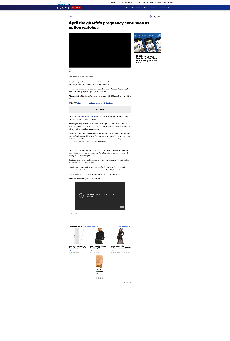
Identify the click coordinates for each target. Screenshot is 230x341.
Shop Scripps (155, 3)
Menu (113, 2)
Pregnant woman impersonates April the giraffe (95, 103)
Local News (126, 8)
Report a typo (73, 213)
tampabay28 (63, 8)
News (71, 16)
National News (153, 8)
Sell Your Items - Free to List (90, 226)
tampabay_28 (61, 8)
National (129, 3)
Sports (146, 3)
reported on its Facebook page (85, 116)
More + (170, 8)
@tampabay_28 (69, 8)
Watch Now (167, 3)
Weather (138, 3)
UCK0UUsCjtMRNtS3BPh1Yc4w (66, 8)
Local (121, 3)
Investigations (162, 8)
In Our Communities (136, 8)
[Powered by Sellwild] (128, 282)
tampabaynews (58, 8)
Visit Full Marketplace (125, 226)
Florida (145, 8)
